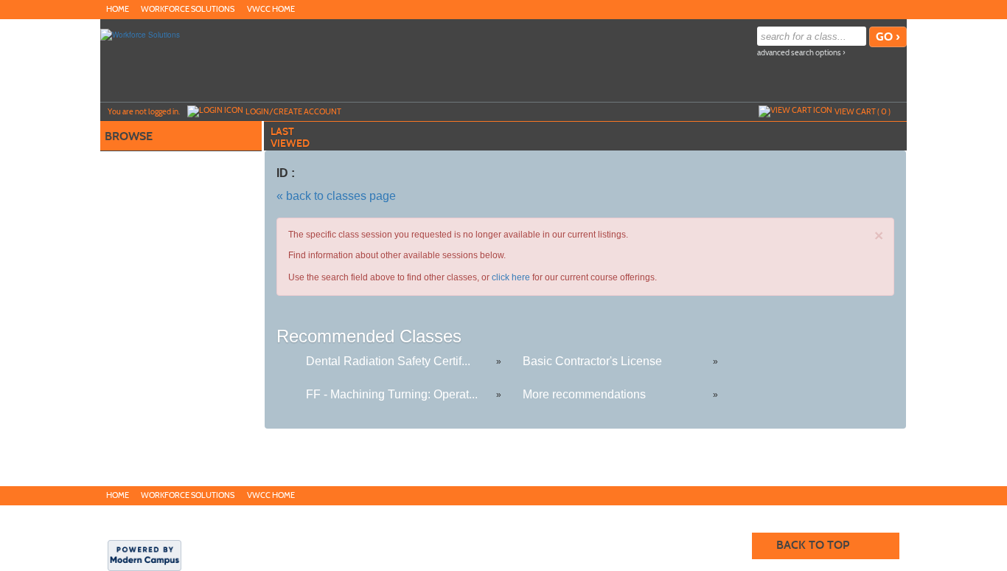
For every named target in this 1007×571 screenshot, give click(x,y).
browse (129, 136)
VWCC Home (271, 9)
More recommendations (584, 394)
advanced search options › (801, 53)
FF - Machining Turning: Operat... (392, 394)
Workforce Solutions (187, 9)
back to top (812, 545)
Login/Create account (293, 111)
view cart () (862, 111)
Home (117, 9)
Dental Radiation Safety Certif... (388, 361)
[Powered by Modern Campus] (144, 554)
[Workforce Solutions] (140, 34)
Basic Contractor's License (592, 361)
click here (511, 277)
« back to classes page (336, 196)
